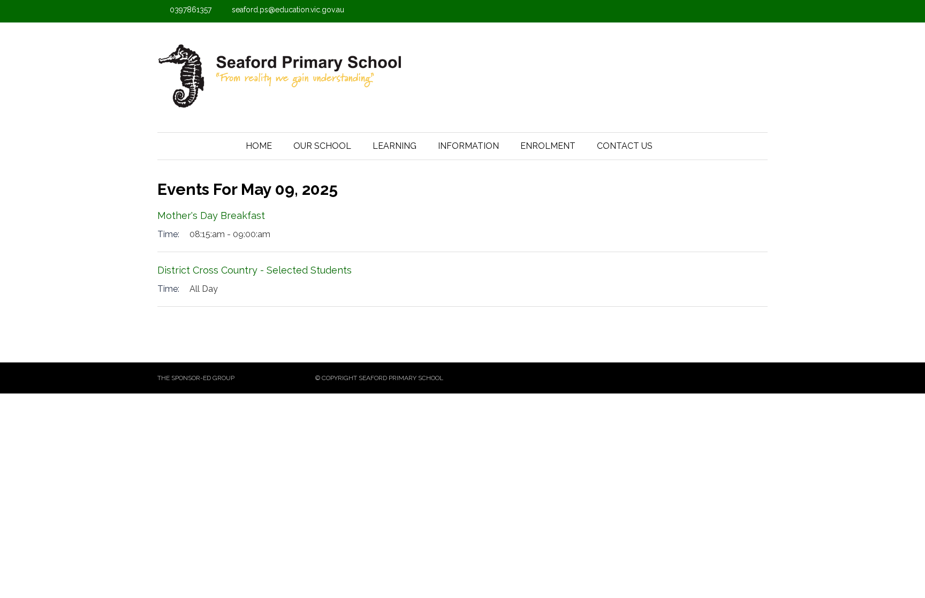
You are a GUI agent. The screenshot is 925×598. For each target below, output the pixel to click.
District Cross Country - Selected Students (254, 270)
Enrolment (547, 146)
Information (468, 146)
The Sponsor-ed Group (195, 378)
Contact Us (625, 146)
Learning (394, 146)
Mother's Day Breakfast (211, 215)
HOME (259, 146)
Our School (322, 146)
